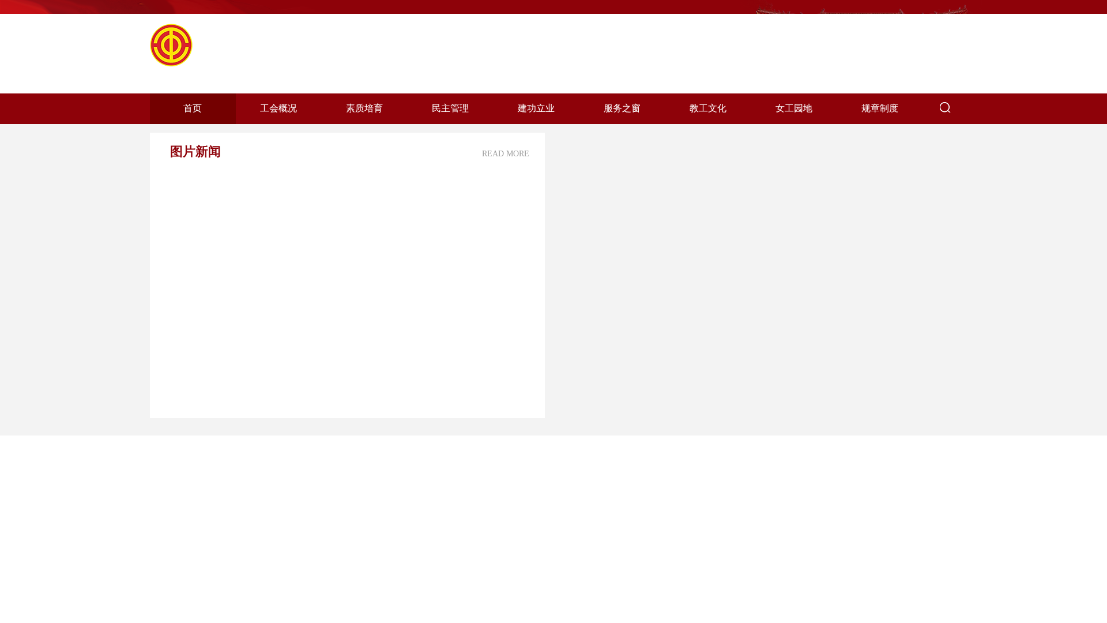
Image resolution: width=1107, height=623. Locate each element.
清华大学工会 (298, 608)
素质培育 (364, 108)
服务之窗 (622, 108)
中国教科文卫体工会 (312, 495)
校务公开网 (187, 466)
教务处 (178, 608)
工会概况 (278, 108)
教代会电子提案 (196, 541)
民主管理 (450, 108)
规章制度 (879, 108)
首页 (192, 108)
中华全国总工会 (303, 466)
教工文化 (708, 108)
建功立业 (536, 108)
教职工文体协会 (303, 541)
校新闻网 (182, 495)
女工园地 (793, 108)
